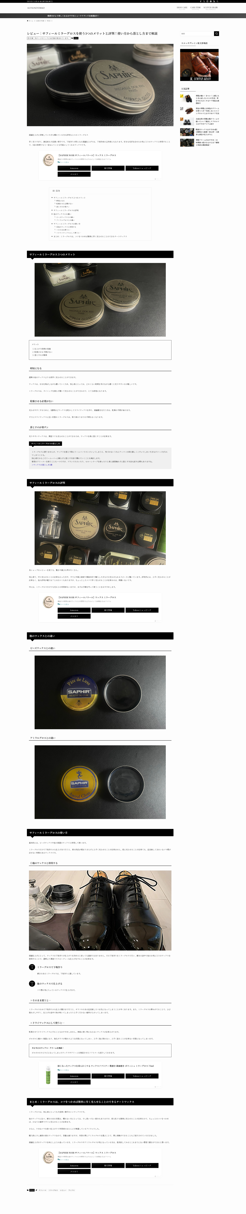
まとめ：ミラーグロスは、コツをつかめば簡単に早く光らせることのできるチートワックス (90, 236)
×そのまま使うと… (63, 230)
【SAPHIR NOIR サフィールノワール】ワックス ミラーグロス (87, 155)
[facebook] (200, 1)
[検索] (217, 1)
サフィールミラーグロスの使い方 (67, 223)
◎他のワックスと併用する (66, 227)
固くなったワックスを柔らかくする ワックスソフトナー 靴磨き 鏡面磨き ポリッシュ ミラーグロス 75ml (106, 1065)
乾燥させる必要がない (64, 203)
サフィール (42, 1190)
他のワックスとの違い (62, 214)
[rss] (214, 1)
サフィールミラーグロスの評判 (66, 210)
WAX (76, 38)
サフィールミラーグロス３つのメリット (70, 197)
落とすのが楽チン (63, 206)
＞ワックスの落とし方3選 (42, 464)
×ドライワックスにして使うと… (68, 233)
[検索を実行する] (216, 33)
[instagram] (207, 1)
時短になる (60, 200)
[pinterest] (210, 1)
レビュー (63, 1190)
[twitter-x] (204, 1)
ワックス (72, 1190)
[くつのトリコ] (36, 8)
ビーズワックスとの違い (65, 217)
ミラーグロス (53, 1190)
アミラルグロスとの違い (65, 220)
